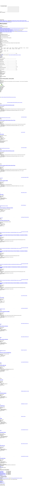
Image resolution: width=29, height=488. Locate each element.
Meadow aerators (15, 21)
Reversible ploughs (13, 20)
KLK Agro (1, 379)
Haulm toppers (19, 21)
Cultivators (18, 20)
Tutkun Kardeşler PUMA (4, 180)
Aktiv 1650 (1, 194)
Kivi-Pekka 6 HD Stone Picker (5, 220)
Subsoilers (4, 21)
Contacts (5, 475)
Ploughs (7, 21)
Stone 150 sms (2, 445)
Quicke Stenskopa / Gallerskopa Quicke (6, 207)
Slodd (1, 418)
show (1, 75)
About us (1, 475)
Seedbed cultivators (21, 20)
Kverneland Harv (2, 458)
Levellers (12, 21)
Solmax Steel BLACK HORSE (4, 311)
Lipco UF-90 (2, 297)
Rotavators (9, 21)
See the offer (1, 465)
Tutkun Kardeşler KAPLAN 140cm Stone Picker (7, 165)
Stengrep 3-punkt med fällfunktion (5, 352)
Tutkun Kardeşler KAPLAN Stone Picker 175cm (7, 120)
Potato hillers (23, 21)
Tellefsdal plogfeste (3, 393)
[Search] (13, 9)
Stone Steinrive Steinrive (4, 339)
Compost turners (27, 21)
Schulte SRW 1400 (3, 365)
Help (3, 475)
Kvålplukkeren (2, 405)
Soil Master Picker (3, 432)
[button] (14, 16)
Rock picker (2, 134)
